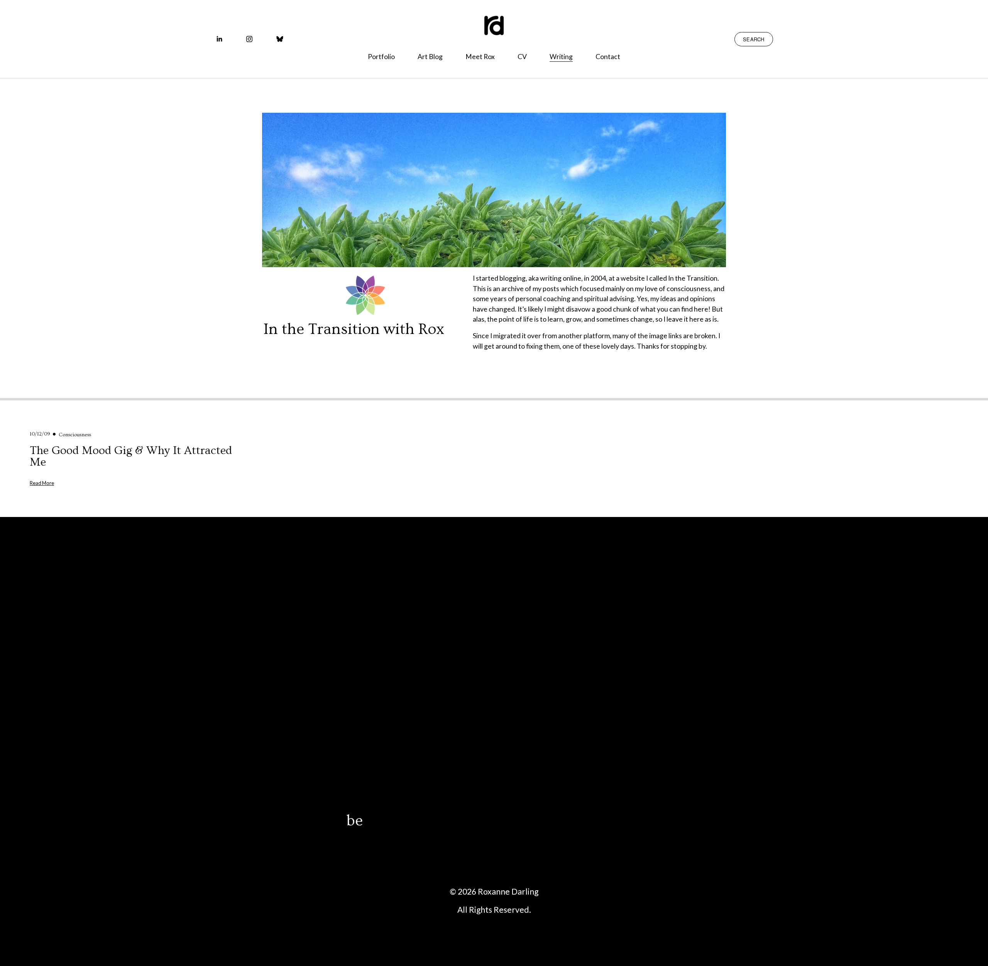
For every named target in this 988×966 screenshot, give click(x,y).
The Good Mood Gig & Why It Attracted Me (131, 456)
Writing (561, 57)
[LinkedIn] (219, 39)
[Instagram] (249, 39)
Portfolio (381, 57)
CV (522, 57)
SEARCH (754, 39)
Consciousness (75, 434)
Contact (608, 57)
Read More (42, 483)
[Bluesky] (280, 39)
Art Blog (430, 57)
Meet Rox (480, 57)
